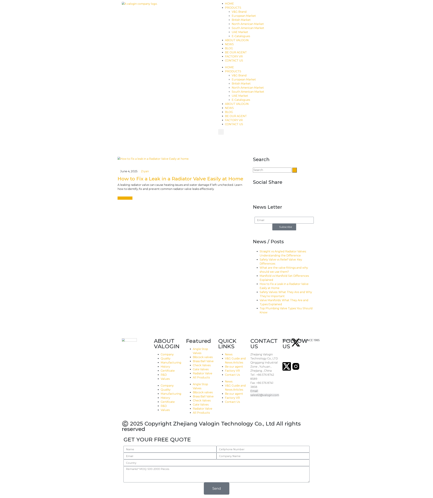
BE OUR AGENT (236, 52)
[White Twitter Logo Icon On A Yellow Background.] (296, 342)
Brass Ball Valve (203, 361)
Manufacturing (171, 362)
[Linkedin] (296, 356)
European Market (244, 15)
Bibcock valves (203, 357)
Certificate (168, 370)
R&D (164, 374)
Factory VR (232, 370)
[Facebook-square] (286, 356)
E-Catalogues (241, 36)
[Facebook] (314, 342)
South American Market (248, 28)
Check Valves (202, 365)
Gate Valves (201, 369)
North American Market (248, 24)
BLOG (229, 48)
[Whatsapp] (323, 342)
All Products (201, 377)
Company (167, 354)
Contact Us (232, 374)
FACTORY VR (234, 56)
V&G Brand (239, 11)
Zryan (144, 171)
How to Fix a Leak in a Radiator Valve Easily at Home (180, 179)
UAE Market (240, 32)
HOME (229, 3)
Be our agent (234, 366)
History (165, 366)
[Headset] (286, 342)
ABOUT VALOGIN (237, 40)
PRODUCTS (233, 7)
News (228, 354)
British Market (241, 20)
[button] (221, 132)
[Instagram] (296, 366)
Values (165, 378)
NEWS (229, 44)
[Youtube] (305, 356)
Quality (165, 358)
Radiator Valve (202, 373)
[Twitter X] (286, 366)
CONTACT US (234, 60)
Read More (125, 198)
